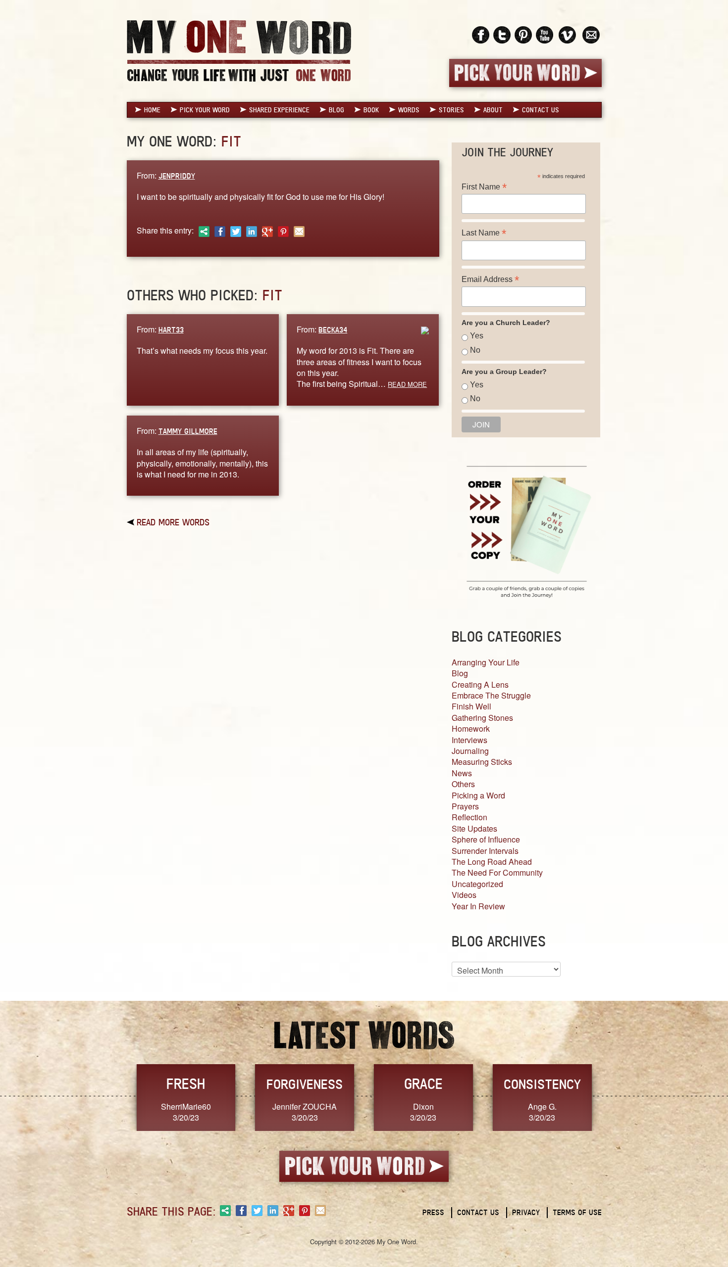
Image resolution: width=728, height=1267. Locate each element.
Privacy (526, 1212)
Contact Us (540, 110)
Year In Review (478, 906)
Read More (407, 384)
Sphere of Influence (486, 839)
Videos (464, 894)
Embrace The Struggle (491, 695)
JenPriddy (176, 176)
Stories (451, 110)
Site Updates (474, 828)
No (475, 350)
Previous (116, 1096)
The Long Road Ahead (492, 861)
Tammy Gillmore (187, 431)
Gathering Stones (482, 717)
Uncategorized (477, 884)
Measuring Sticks (482, 761)
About (493, 110)
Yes (476, 335)
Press (433, 1212)
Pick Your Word (205, 110)
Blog (336, 110)
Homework (471, 728)
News (462, 773)
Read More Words (173, 521)
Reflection (469, 817)
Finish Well (471, 706)
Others (463, 784)
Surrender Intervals (485, 850)
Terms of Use (577, 1212)
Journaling (470, 750)
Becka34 (332, 329)
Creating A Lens (480, 684)
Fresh (185, 1083)
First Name (484, 186)
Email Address (490, 279)
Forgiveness (304, 1084)
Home (152, 110)
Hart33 (171, 329)
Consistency (542, 1084)
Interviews (469, 740)
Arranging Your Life (486, 662)
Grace (423, 1083)
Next (612, 1096)
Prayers (465, 806)
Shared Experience (279, 110)
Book (371, 110)
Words (408, 110)
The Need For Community (497, 872)
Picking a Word (478, 795)
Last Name (484, 232)
